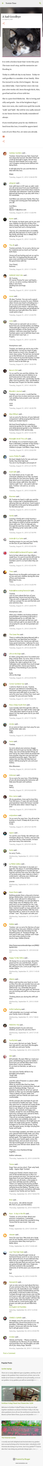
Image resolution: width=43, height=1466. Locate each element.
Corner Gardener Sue (16, 684)
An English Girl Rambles (17, 1307)
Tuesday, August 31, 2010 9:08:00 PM (22, 809)
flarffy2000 (13, 1040)
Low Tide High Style (16, 1252)
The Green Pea (14, 634)
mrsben (12, 1337)
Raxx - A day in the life (17, 1213)
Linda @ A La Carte (16, 538)
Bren (10, 1200)
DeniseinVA (13, 1282)
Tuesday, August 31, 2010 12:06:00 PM (23, 177)
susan (11, 296)
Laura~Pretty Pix (15, 456)
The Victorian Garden (9, 1438)
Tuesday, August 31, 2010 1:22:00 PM (22, 290)
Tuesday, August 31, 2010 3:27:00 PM (22, 533)
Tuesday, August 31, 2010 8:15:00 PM (22, 769)
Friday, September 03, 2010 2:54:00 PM (23, 1276)
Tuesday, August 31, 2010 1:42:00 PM (22, 408)
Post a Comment (9, 1353)
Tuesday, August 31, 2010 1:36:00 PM (22, 364)
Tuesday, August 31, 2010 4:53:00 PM (22, 546)
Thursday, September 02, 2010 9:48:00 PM (24, 1208)
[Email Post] (3, 137)
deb (10, 1056)
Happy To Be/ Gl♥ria (16, 958)
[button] (3, 23)
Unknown (12, 775)
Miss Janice (13, 796)
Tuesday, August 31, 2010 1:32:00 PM (22, 340)
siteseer (12, 1234)
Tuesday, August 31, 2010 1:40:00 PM (22, 385)
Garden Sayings (7, 1369)
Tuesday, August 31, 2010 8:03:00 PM (22, 735)
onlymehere (13, 815)
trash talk (12, 472)
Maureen (12, 496)
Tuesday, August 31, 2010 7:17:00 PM (22, 718)
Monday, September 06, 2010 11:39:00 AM (24, 1348)
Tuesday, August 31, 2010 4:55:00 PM (22, 565)
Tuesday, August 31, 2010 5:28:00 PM (22, 606)
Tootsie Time (11, 3)
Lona (11, 321)
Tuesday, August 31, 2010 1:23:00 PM (22, 315)
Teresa (11, 1164)
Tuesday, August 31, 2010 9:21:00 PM (22, 827)
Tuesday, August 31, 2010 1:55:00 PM (22, 433)
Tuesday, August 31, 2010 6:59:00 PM (22, 678)
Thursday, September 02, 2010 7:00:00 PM (24, 1194)
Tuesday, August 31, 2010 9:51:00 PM (22, 844)
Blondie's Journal (15, 391)
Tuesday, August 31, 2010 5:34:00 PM (22, 629)
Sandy (11, 516)
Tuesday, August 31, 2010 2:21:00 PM (22, 466)
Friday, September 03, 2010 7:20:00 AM (23, 1229)
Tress (11, 571)
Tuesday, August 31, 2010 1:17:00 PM (22, 269)
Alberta (11, 979)
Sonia (11, 741)
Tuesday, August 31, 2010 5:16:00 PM (22, 585)
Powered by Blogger (22, 1459)
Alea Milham (13, 414)
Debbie (11, 924)
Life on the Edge (15, 654)
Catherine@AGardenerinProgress (21, 552)
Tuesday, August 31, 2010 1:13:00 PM (22, 213)
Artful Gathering (15, 1009)
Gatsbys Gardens (15, 153)
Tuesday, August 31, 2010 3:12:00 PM (22, 510)
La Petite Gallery (15, 864)
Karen (11, 219)
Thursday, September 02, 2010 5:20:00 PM (24, 1158)
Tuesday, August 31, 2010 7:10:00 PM (22, 699)
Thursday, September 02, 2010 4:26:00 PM (24, 1050)
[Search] (40, 3)
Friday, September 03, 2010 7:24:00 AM (23, 1246)
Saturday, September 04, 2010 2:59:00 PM (24, 1331)
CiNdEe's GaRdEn (15, 1318)
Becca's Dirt (13, 370)
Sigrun (11, 833)
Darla (11, 850)
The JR (11, 245)
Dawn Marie (13, 892)
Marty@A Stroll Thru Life (18, 439)
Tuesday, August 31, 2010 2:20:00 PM (22, 450)
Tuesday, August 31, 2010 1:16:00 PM (22, 239)
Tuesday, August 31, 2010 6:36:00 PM (22, 648)
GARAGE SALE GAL (16, 275)
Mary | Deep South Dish (17, 705)
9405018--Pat (14, 1025)
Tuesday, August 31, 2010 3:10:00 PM (22, 490)
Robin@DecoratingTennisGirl (19, 591)
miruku (12, 724)
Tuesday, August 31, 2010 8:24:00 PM (22, 790)
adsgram (12, 183)
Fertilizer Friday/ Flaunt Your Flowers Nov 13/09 (17, 1403)
